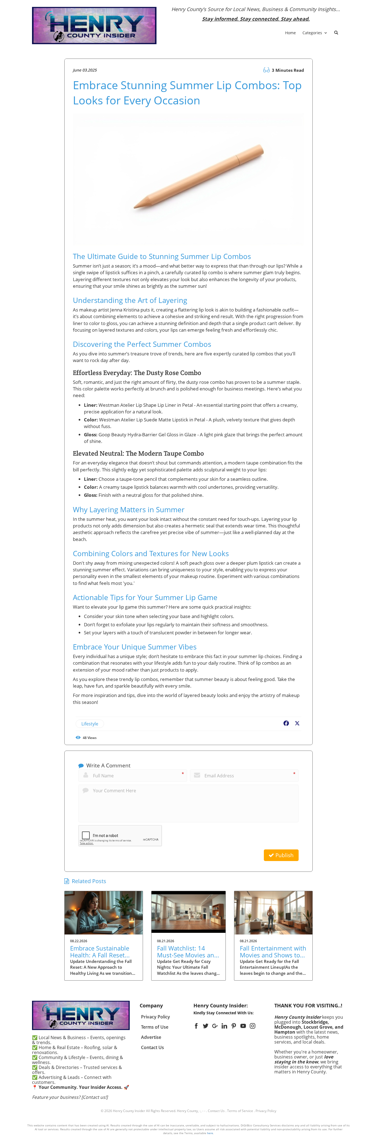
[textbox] (256, 14)
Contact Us (216, 1110)
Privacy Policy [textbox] (155, 1017)
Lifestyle (89, 724)
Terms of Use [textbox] (154, 1027)
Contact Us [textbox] (152, 1047)
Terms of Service (240, 1110)
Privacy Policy (266, 1110)
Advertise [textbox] (151, 1037)
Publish (284, 855)
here (210, 1133)
